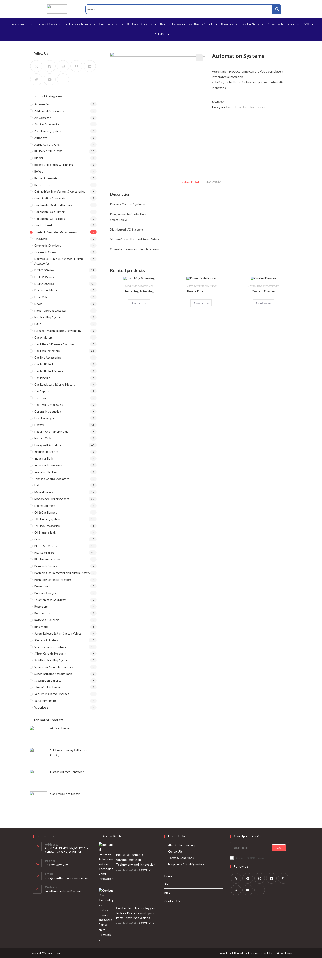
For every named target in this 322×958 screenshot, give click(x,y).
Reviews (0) (213, 181)
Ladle (37, 485)
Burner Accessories (46, 178)
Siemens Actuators (46, 640)
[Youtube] (50, 79)
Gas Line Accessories (47, 357)
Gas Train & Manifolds (48, 404)
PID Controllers (44, 552)
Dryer (38, 304)
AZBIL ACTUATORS (47, 144)
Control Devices (263, 291)
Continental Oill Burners (49, 218)
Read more (139, 303)
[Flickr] (90, 66)
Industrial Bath (43, 458)
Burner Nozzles (43, 185)
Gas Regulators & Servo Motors (54, 384)
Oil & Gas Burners (45, 512)
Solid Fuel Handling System (51, 660)
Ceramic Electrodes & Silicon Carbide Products (186, 24)
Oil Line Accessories (47, 525)
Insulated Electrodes (47, 472)
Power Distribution (201, 291)
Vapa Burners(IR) (45, 700)
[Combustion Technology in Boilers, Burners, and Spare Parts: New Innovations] (106, 915)
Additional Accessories (49, 111)
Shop (167, 884)
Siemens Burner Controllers (51, 647)
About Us (225, 953)
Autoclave (40, 138)
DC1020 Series (44, 277)
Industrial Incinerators (48, 465)
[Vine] (36, 79)
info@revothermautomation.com (67, 878)
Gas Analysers (43, 337)
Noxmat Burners (44, 505)
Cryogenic (227, 24)
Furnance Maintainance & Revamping (57, 330)
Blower (38, 158)
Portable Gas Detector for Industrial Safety (62, 573)
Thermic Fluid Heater (47, 687)
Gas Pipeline (42, 378)
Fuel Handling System (48, 317)
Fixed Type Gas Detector (50, 310)
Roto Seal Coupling (46, 620)
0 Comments (146, 923)
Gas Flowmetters (109, 24)
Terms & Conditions (181, 857)
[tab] (191, 182)
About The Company (181, 845)
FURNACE (40, 324)
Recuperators (43, 613)
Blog (167, 892)
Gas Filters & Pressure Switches (54, 344)
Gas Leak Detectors (47, 351)
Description (190, 181)
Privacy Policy (258, 953)
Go (279, 847)
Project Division (19, 24)
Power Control (43, 586)
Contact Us (175, 851)
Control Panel (43, 225)
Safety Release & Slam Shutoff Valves (57, 633)
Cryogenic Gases (45, 252)
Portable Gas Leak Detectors (52, 579)
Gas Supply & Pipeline (139, 24)
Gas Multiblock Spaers (48, 371)
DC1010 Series (44, 270)
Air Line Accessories (47, 124)
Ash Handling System (47, 131)
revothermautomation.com (63, 891)
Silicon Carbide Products (50, 653)
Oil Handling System (47, 519)
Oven (37, 539)
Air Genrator (42, 117)
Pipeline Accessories (47, 559)
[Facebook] (50, 66)
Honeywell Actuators (47, 445)
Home (168, 876)
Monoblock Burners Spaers (51, 499)
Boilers (38, 171)
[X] (36, 66)
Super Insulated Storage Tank (53, 674)
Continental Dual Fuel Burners (53, 205)
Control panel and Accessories (245, 107)
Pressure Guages (45, 593)
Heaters (39, 425)
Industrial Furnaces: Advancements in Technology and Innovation (136, 859)
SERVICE (160, 34)
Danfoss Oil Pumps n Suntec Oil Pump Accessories (58, 261)
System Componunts (47, 680)
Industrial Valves (250, 24)
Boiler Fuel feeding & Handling (53, 164)
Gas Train (40, 398)
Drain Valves (42, 297)
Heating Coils (42, 438)
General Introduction (47, 411)
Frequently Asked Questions (186, 864)
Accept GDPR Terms (250, 858)
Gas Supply (41, 391)
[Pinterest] (76, 66)
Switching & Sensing (139, 291)
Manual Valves (43, 492)
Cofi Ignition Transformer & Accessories (59, 191)
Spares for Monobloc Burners (53, 667)
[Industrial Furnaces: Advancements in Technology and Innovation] (106, 861)
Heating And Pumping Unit (51, 431)
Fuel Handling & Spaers (78, 24)
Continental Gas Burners (49, 212)
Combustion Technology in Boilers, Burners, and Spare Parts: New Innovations (135, 913)
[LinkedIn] (271, 878)
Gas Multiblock (44, 364)
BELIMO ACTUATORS (48, 151)
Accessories (42, 104)
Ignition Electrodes (46, 451)
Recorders (41, 606)
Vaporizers (41, 707)
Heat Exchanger (44, 418)
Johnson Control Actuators (51, 479)
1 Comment (146, 869)
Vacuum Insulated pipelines (51, 694)
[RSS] (63, 79)
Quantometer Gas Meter (50, 600)
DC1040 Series (44, 283)
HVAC (306, 24)
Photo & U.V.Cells (45, 546)
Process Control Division (281, 24)
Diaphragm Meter (45, 290)
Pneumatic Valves (45, 566)
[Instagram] (63, 66)
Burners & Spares (47, 24)
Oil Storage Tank (45, 532)
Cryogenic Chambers (47, 245)
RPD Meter (41, 626)
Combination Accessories (50, 198)
